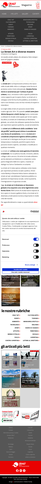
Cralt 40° (11, 20)
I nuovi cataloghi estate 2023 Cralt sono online (29, 358)
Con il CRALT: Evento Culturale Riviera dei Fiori (29, 380)
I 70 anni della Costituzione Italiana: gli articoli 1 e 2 (11, 399)
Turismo (11, 27)
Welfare (30, 24)
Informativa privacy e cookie (10, 432)
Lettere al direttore (30, 41)
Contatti (35, 14)
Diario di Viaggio (30, 29)
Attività (10, 34)
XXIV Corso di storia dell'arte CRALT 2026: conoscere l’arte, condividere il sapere (9, 297)
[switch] (36, 245)
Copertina (30, 36)
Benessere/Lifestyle (30, 20)
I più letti (14, 14)
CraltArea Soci (38, 6)
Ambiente (10, 29)
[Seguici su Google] (20, 471)
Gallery (25, 14)
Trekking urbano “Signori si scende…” (30, 276)
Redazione (11, 438)
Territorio (11, 36)
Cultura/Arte (11, 22)
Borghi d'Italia (11, 38)
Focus (30, 34)
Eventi (10, 24)
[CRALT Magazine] (10, 5)
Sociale (10, 41)
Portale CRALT (10, 435)
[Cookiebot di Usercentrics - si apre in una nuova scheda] (30, 211)
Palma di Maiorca (8, 377)
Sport (30, 27)
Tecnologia (30, 22)
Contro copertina (30, 38)
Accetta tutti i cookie (20, 269)
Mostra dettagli (30, 265)
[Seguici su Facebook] (17, 471)
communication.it (18, 481)
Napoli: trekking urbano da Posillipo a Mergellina (10, 276)
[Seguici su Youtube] (23, 471)
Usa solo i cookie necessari (20, 272)
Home (4, 14)
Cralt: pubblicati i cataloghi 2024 (8, 358)
